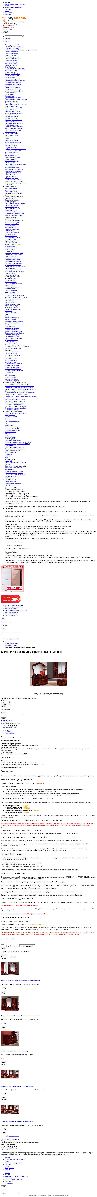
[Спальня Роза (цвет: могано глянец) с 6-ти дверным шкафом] (10, 1117)
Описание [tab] (8, 730)
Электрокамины (10, 415)
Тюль (6, 457)
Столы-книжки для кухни (13, 171)
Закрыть (4, 955)
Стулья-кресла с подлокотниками (15, 266)
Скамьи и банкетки (11, 65)
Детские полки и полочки (13, 98)
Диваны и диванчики (11, 86)
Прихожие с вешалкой (12, 48)
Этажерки (8, 374)
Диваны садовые (10, 288)
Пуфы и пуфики (10, 273)
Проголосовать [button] (27, 946)
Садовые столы (9, 285)
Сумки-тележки (10, 478)
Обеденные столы (10, 227)
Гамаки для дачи (10, 292)
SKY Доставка (9, 12)
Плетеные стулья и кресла (13, 261)
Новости (7, 1173)
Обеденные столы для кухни (14, 169)
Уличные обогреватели (12, 329)
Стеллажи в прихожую (12, 60)
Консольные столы (11, 242)
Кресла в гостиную (11, 121)
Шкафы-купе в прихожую (13, 58)
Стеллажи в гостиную (12, 115)
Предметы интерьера (11, 416)
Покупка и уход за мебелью (13, 1179)
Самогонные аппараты (12, 335)
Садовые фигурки (10, 312)
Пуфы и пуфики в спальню (13, 154)
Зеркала (7, 435)
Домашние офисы (10, 219)
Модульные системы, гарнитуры (15, 164)
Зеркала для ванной (11, 188)
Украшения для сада (11, 341)
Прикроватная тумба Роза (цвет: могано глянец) (14, 1051)
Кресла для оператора (12, 207)
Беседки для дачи (10, 278)
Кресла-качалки (10, 268)
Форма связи (9, 1183)
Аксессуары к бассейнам (13, 355)
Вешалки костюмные (11, 55)
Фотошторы (8, 454)
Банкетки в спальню (11, 152)
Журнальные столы (11, 236)
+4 (17, 946)
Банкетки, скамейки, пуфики (14, 128)
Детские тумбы (9, 96)
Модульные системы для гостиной (16, 104)
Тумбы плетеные (10, 375)
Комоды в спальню (11, 147)
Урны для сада (9, 300)
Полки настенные (10, 432)
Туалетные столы (10, 239)
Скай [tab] (9, 732)
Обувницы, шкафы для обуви (14, 605)
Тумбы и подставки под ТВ (13, 108)
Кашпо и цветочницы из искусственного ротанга (21, 396)
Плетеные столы (10, 246)
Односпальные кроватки (13, 79)
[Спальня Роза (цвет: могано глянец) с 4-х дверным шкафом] (10, 1082)
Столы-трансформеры (12, 232)
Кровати (7, 137)
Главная (7, 2)
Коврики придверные (12, 328)
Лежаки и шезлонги (11, 294)
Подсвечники (9, 425)
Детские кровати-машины (13, 84)
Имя (2, 713)
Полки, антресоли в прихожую (15, 69)
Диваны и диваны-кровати (13, 120)
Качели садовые (10, 280)
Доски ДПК (8, 461)
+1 (4, 946)
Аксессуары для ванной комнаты (15, 474)
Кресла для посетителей (12, 208)
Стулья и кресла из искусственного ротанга (19, 387)
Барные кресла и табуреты (13, 179)
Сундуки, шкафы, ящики (13, 299)
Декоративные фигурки (12, 421)
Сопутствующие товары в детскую (16, 99)
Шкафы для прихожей (12, 57)
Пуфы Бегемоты (10, 67)
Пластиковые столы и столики (14, 403)
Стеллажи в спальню (11, 144)
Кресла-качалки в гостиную (14, 123)
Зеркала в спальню (11, 155)
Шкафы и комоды (10, 362)
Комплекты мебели (11, 360)
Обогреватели (9, 469)
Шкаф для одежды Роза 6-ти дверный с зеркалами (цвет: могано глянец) (21, 1015)
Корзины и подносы (11, 379)
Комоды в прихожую (11, 62)
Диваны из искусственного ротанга (16, 391)
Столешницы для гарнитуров (14, 181)
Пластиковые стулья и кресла (14, 263)
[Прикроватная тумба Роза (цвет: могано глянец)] (10, 1047)
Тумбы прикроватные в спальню (15, 149)
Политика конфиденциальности (15, 4)
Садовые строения (10, 302)
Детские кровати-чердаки (13, 82)
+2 (8, 946)
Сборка (7, 41)
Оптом (7, 11)
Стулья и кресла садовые (13, 287)
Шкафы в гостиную (11, 109)
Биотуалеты (8, 311)
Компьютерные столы (12, 222)
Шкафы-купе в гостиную (13, 111)
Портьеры (8, 456)
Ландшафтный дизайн (12, 336)
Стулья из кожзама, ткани (13, 259)
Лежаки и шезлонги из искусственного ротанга (20, 389)
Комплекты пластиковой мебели (15, 399)
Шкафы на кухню (10, 174)
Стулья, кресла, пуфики (12, 87)
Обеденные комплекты (12, 167)
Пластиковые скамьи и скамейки (15, 408)
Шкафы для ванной (11, 191)
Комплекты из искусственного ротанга (17, 384)
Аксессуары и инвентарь (13, 348)
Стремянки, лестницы (12, 476)
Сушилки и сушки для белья (14, 473)
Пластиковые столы (11, 248)
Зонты (7, 324)
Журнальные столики (11, 125)
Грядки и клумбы (10, 319)
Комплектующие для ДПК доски (15, 462)
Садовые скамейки (11, 290)
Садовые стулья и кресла (13, 265)
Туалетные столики (11, 145)
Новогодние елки (10, 343)
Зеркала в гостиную (11, 132)
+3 (12, 946)
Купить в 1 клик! (6, 720)
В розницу (8, 9)
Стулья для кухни (10, 256)
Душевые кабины (10, 195)
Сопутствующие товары (12, 157)
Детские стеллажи (10, 92)
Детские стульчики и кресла (14, 253)
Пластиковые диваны (11, 410)
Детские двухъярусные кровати (15, 80)
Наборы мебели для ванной (13, 193)
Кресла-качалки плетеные (13, 369)
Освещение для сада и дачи (13, 338)
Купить (3, 718)
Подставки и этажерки (12, 428)
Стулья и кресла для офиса (13, 254)
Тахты (7, 138)
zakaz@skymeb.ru (6, 29)
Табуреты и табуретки (12, 275)
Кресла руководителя (11, 205)
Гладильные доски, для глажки (14, 467)
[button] (3, 992)
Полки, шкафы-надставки (13, 130)
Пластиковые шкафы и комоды (15, 401)
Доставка (8, 38)
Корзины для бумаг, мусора (13, 215)
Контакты (8, 14)
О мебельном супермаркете (13, 7)
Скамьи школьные (10, 481)
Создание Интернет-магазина (35, 1195)
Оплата (7, 6)
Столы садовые (9, 249)
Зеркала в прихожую (11, 70)
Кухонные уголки (10, 166)
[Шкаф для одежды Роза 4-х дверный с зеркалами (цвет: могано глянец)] (10, 977)
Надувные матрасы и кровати (14, 295)
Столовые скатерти (11, 445)
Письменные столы (11, 225)
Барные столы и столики (13, 244)
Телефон (3, 715)
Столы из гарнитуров (11, 161)
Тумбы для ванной (11, 190)
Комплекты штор (10, 452)
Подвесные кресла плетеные (14, 370)
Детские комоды (10, 94)
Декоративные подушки (12, 450)
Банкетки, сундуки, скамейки (14, 271)
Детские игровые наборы (13, 75)
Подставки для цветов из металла (15, 413)
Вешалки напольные (11, 51)
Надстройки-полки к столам (14, 220)
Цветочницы (9, 372)
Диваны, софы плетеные (12, 365)
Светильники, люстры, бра (13, 427)
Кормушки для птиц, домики (14, 331)
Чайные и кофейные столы (13, 237)
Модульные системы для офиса (15, 203)
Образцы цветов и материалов (14, 1178)
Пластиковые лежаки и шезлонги (15, 406)
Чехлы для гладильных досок (14, 471)
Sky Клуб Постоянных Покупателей (16, 1176)
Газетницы (8, 433)
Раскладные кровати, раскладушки (16, 297)
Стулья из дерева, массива (13, 258)
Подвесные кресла (10, 282)
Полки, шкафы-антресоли (13, 150)
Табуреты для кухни (11, 178)
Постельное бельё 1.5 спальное (15, 449)
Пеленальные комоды (12, 200)
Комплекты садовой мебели (14, 283)
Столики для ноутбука (12, 224)
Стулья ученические (11, 485)
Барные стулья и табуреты (13, 270)
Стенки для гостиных (12, 106)
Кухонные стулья (10, 176)
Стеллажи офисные (11, 210)
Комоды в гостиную (11, 116)
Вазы (6, 423)
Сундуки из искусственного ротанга (16, 394)
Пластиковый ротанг (11, 358)
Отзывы (7, 1174)
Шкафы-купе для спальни (13, 142)
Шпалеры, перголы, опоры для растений (18, 346)
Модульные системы (11, 135)
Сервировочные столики (13, 173)
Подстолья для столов (12, 241)
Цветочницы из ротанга (12, 430)
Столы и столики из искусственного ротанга (19, 386)
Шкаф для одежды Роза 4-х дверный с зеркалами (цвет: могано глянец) (20, 980)
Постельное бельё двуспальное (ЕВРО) (17, 444)
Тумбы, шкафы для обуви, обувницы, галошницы (21, 50)
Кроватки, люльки (10, 198)
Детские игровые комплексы (14, 321)
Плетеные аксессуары (12, 381)
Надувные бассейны (11, 352)
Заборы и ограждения (12, 317)
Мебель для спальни (11, 643)
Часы (6, 418)
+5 (21, 946)
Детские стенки (10, 77)
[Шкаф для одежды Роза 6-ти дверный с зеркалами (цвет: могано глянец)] (10, 1012)
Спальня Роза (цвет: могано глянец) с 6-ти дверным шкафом (17, 1121)
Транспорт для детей (11, 101)
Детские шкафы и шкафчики (14, 91)
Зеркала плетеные (10, 377)
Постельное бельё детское (13, 440)
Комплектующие (10, 437)
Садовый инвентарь (11, 340)
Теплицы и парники (11, 307)
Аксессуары (8, 184)
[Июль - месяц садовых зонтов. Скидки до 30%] (11, 602)
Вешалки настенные (11, 53)
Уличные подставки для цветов (15, 345)
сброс (2, 618)
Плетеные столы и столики (13, 363)
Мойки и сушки (10, 162)
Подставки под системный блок (15, 213)
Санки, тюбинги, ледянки (13, 309)
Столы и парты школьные (13, 483)
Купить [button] (6, 704)
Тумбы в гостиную (11, 118)
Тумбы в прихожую (11, 63)
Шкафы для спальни (11, 140)
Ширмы (7, 316)
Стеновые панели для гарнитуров (15, 183)
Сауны (7, 314)
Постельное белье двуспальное (14, 447)
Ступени (7, 464)
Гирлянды (8, 420)
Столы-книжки (9, 231)
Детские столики (10, 234)
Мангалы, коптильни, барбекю (14, 333)
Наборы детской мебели (12, 74)
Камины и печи (10, 326)
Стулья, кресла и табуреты (13, 367)
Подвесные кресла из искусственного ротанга (19, 392)
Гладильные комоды (11, 306)
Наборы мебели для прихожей (14, 46)
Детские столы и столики (13, 89)
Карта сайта (8, 1181)
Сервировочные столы (12, 229)
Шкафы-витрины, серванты (14, 113)
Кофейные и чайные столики (14, 126)
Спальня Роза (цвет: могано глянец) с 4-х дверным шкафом (17, 1086)
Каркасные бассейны (11, 353)
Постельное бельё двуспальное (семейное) (18, 442)
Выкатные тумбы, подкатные (14, 212)
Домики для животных (12, 323)
